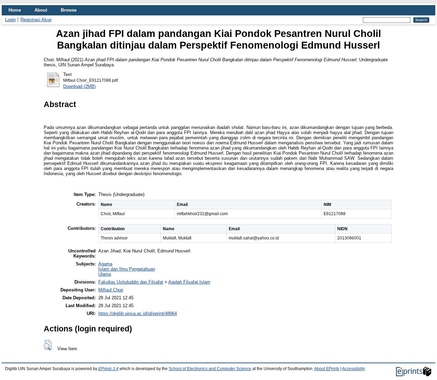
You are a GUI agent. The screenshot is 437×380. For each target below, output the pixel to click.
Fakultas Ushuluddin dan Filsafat (130, 282)
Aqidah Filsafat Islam (189, 282)
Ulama (104, 274)
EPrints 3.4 (108, 369)
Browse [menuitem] (68, 10)
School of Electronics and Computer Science (210, 369)
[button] (48, 345)
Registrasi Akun (36, 19)
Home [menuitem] (15, 10)
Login (10, 19)
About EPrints (326, 369)
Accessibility (353, 369)
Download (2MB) (79, 86)
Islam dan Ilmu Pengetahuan (126, 269)
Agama (105, 263)
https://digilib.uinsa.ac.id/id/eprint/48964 (137, 313)
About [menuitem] (40, 10)
